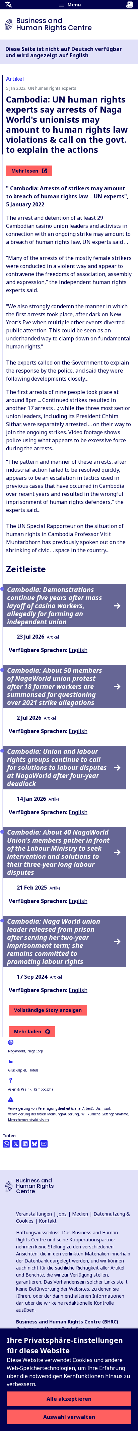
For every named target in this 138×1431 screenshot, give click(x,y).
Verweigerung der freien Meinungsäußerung (43, 1114)
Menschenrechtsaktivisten (28, 1119)
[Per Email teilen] (44, 1144)
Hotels (33, 1070)
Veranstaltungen (34, 1214)
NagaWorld (16, 1051)
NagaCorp (35, 1051)
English (78, 650)
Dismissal (102, 1108)
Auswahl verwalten (69, 1417)
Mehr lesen (24, 171)
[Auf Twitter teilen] (15, 1144)
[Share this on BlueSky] (34, 1144)
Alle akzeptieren (69, 1399)
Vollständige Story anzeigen (48, 1010)
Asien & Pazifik (19, 1089)
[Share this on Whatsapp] (6, 1144)
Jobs (62, 1214)
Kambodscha (43, 1089)
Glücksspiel (17, 1070)
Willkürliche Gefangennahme (104, 1114)
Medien (80, 1214)
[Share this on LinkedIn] (25, 1144)
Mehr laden (27, 1032)
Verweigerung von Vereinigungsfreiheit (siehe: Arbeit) (50, 1108)
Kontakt (48, 1221)
